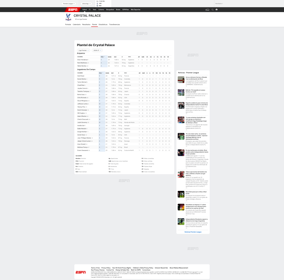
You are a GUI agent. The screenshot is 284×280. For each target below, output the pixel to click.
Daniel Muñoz (81, 79)
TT (153, 73)
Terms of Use (95, 268)
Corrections (146, 270)
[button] (212, 10)
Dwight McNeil (82, 132)
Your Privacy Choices (98, 270)
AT (147, 57)
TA (164, 57)
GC (151, 57)
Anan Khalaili (81, 144)
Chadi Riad (80, 85)
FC (157, 57)
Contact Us (110, 270)
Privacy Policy (106, 268)
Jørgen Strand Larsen (84, 141)
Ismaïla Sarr (81, 125)
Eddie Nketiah (81, 128)
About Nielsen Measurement (179, 268)
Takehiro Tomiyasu (83, 91)
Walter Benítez (81, 66)
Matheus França (82, 147)
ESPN (72, 9)
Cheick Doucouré (82, 119)
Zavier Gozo (81, 135)
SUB (143, 57)
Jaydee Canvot (82, 88)
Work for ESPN (136, 270)
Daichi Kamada (82, 110)
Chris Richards (81, 97)
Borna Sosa (81, 94)
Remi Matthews (82, 63)
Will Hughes (81, 113)
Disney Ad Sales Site (122, 270)
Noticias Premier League (193, 232)
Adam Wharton (82, 116)
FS (161, 57)
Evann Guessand (82, 150)
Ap (139, 57)
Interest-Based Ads (161, 268)
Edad (109, 57)
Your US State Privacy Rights (121, 268)
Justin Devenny (82, 122)
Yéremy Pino (81, 107)
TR (168, 57)
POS (102, 57)
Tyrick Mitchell (82, 82)
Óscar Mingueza (82, 100)
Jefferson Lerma (82, 104)
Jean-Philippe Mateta (84, 138)
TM (157, 73)
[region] (124, 61)
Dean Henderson (82, 59)
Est (115, 57)
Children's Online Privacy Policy (143, 268)
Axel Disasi (80, 76)
